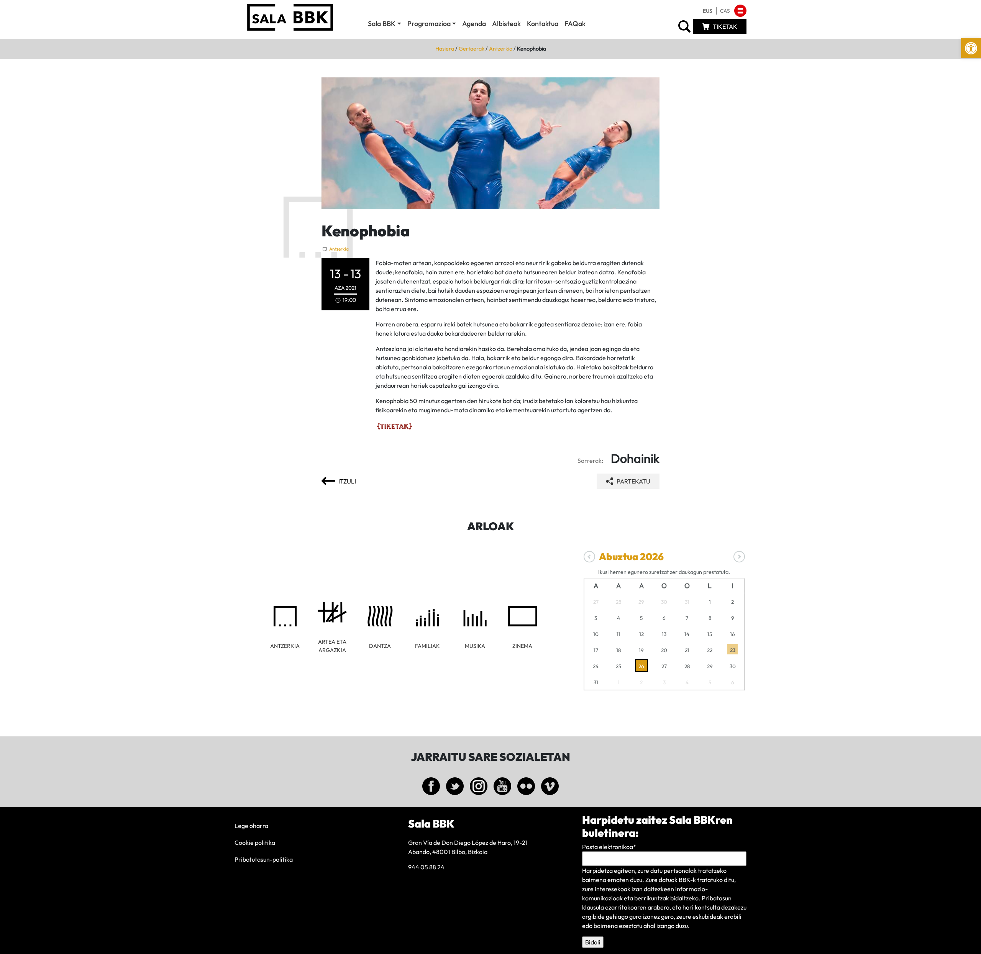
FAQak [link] (575, 23)
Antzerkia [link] (500, 48)
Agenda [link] (474, 23)
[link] (971, 48)
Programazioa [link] (429, 23)
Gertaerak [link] (471, 48)
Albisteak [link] (506, 23)
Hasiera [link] (444, 48)
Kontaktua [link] (542, 23)
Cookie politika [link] (255, 842)
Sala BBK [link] (381, 23)
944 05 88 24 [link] (426, 867)
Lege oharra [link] (251, 825)
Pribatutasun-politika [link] (264, 859)
